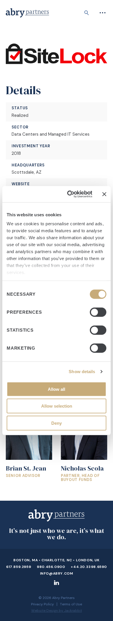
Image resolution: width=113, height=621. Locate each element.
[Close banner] (104, 194)
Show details (82, 371)
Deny (56, 422)
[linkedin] (56, 585)
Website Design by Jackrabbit (56, 610)
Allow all (56, 388)
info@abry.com (56, 573)
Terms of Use (71, 604)
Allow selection (56, 406)
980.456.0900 (51, 566)
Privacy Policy (42, 604)
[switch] (98, 312)
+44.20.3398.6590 (89, 566)
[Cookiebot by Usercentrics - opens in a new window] (69, 194)
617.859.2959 (18, 566)
